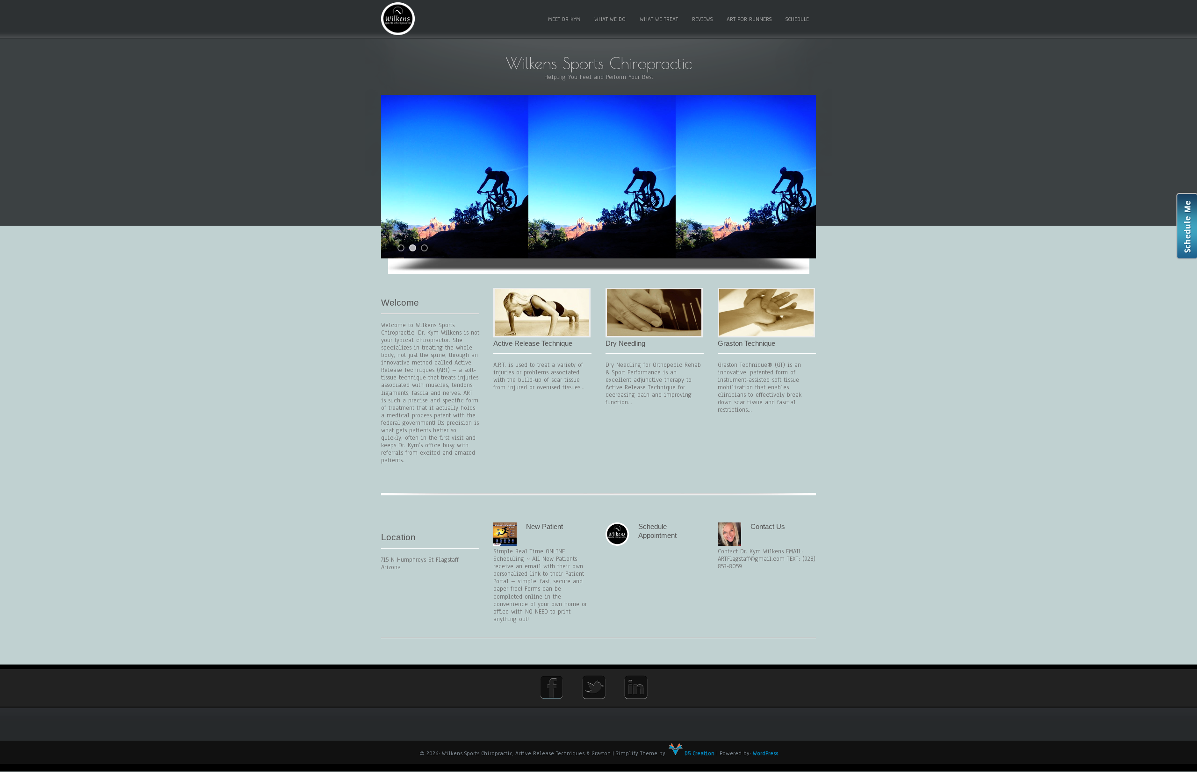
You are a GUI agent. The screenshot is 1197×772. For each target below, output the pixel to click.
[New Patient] (505, 544)
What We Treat (659, 19)
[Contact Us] (729, 544)
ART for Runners (749, 19)
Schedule (797, 19)
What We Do (610, 19)
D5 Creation (698, 753)
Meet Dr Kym (564, 19)
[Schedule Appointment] (617, 544)
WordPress (765, 753)
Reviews (702, 19)
